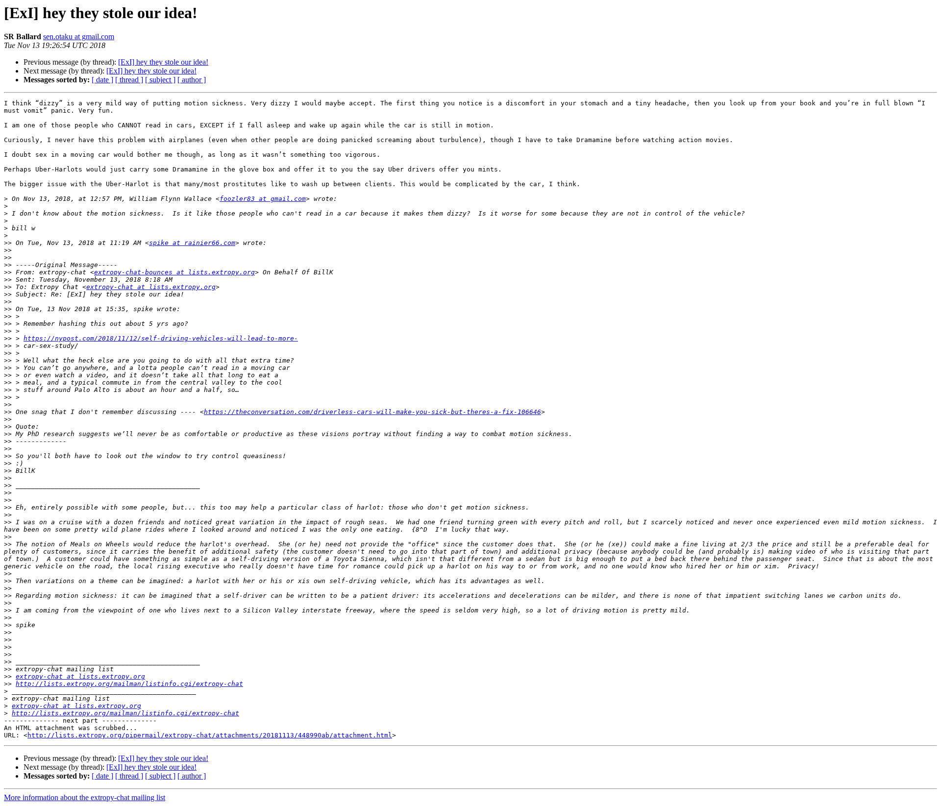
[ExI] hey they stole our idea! (163, 62)
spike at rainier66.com (192, 242)
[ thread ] (129, 79)
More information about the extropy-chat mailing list (84, 797)
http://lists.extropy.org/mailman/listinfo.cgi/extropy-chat (129, 683)
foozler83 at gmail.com (263, 198)
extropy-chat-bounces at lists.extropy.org (174, 272)
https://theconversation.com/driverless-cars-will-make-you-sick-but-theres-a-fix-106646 (372, 411)
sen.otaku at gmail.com (78, 36)
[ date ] (102, 79)
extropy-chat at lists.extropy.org (151, 287)
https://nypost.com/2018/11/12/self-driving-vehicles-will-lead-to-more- (161, 338)
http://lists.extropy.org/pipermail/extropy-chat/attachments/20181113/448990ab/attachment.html (209, 735)
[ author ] (191, 79)
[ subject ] (160, 79)
